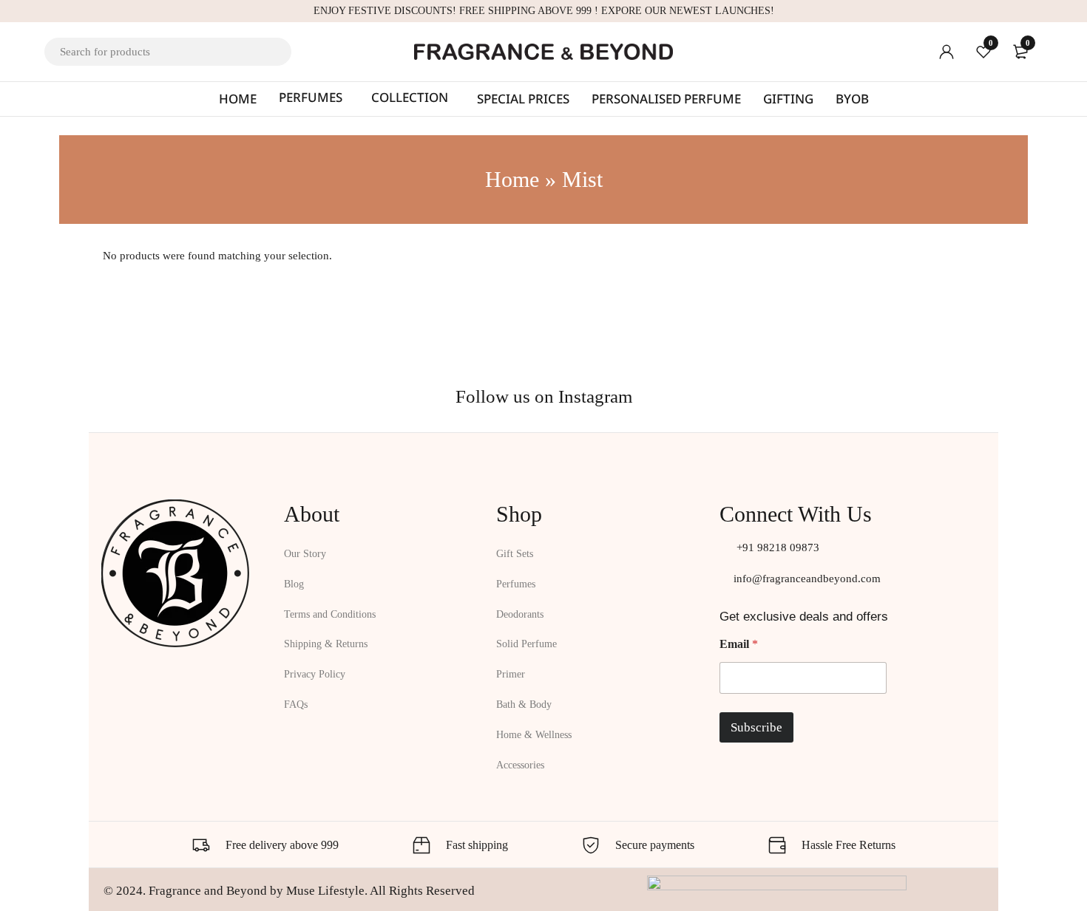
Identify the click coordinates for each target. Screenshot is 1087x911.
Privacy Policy (314, 674)
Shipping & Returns (326, 643)
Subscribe (756, 727)
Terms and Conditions (330, 614)
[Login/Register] (946, 52)
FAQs (296, 704)
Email (738, 644)
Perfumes (515, 584)
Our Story (305, 553)
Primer (510, 674)
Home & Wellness (534, 734)
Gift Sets (514, 553)
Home (512, 179)
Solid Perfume (526, 643)
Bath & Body (524, 704)
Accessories (520, 765)
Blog (294, 584)
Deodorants (520, 614)
